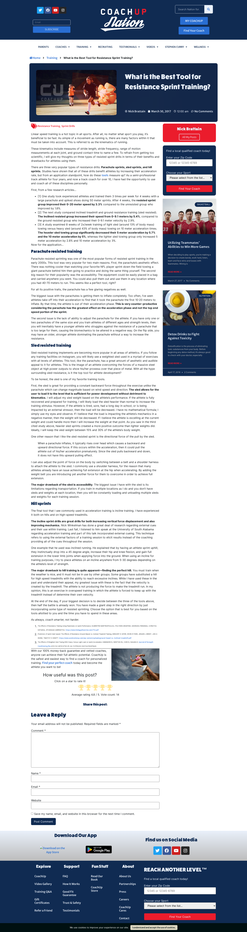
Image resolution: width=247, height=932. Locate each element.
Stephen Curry (174, 46)
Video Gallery (43, 884)
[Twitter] (40, 10)
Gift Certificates (42, 901)
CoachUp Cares (125, 908)
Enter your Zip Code (179, 157)
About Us (125, 876)
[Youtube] (55, 10)
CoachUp (40, 876)
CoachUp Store (96, 889)
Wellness (200, 46)
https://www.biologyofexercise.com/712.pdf (82, 630)
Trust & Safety (72, 902)
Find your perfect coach (57, 662)
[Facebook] (48, 10)
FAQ (65, 876)
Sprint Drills (68, 126)
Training (82, 46)
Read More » (175, 272)
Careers (124, 899)
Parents (43, 46)
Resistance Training (49, 126)
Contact (124, 918)
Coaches (61, 46)
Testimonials (128, 46)
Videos (151, 46)
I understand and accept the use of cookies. (154, 927)
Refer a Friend (43, 910)
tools (105, 175)
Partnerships (127, 884)
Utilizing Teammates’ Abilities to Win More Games (188, 245)
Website (36, 800)
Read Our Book (97, 877)
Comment (38, 730)
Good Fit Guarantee (69, 893)
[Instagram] (63, 10)
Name (36, 773)
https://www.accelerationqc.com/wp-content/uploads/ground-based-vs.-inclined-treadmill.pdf (95, 638)
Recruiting (105, 46)
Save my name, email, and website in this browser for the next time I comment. (84, 813)
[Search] (208, 9)
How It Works (71, 884)
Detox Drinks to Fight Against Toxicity (183, 336)
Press (122, 891)
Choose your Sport (178, 172)
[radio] (81, 687)
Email (36, 18)
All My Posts (189, 137)
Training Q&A (43, 891)
